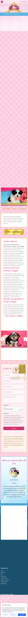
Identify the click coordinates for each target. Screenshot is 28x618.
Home (2, 570)
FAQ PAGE (17, 445)
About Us (3, 572)
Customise (5, 614)
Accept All (22, 614)
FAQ (2, 574)
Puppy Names (4, 600)
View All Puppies (14, 232)
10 (18, 500)
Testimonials (4, 583)
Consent (6, 413)
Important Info (4, 581)
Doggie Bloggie (4, 599)
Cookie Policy (10, 611)
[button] (2, 339)
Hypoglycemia (4, 602)
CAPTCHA (6, 405)
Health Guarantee (5, 580)
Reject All (13, 614)
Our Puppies (8, 14)
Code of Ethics (4, 578)
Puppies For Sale (5, 597)
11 (19, 500)
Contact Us (3, 576)
